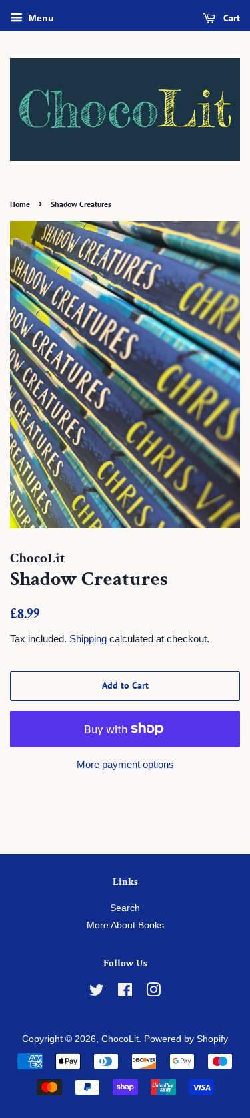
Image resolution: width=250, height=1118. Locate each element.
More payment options (125, 764)
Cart (230, 18)
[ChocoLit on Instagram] (153, 993)
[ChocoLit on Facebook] (125, 993)
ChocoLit (120, 1039)
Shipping (88, 638)
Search (125, 908)
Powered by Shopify (186, 1039)
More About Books (125, 925)
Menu (40, 18)
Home (20, 204)
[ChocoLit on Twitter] (96, 993)
